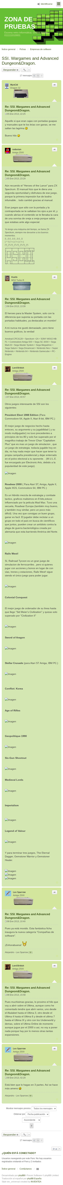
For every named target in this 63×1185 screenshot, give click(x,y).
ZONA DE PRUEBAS (19, 23)
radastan (16, 149)
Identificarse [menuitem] (46, 4)
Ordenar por (20, 1114)
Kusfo (14, 277)
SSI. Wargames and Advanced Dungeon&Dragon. (30, 61)
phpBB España (34, 1178)
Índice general (8, 1169)
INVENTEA (36, 1181)
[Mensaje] (6, 114)
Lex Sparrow (19, 892)
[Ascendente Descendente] (31, 1120)
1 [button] (37, 76)
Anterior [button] (34, 75)
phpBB (21, 1175)
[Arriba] (57, 139)
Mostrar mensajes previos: (19, 1108)
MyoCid (14, 85)
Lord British (18, 368)
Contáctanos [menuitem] (26, 1169)
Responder (9, 69)
